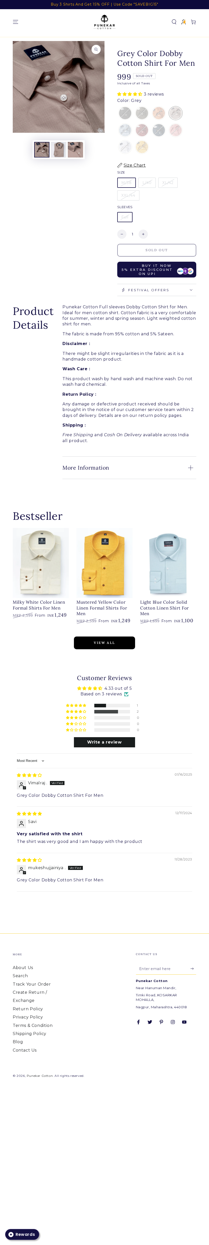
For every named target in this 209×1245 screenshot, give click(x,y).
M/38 (126, 182)
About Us (23, 967)
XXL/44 (128, 195)
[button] (174, 22)
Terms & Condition (33, 1025)
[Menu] (15, 22)
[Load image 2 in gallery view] (58, 149)
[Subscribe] (193, 968)
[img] (29, 775)
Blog (18, 1041)
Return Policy (28, 1008)
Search (20, 975)
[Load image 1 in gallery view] (41, 149)
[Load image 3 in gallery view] (75, 149)
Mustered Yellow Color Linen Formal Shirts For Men (101, 607)
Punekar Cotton (40, 1076)
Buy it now (147, 269)
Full (124, 217)
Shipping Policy (29, 1033)
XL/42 (168, 182)
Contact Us (25, 1050)
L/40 (147, 182)
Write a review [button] (104, 742)
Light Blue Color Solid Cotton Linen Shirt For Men (164, 607)
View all (104, 643)
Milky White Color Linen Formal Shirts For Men (39, 605)
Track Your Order (32, 984)
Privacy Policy (28, 1017)
